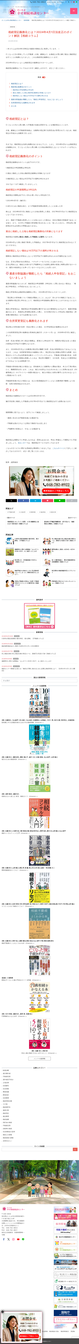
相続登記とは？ (17, 84)
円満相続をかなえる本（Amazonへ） (14, 1016)
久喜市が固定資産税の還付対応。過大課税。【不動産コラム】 (23, 638)
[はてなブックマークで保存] (35, 500)
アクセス (61, 2)
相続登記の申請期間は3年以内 (23, 90)
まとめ (13, 106)
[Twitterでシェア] (11, 500)
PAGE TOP (75, 1302)
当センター (22, 443)
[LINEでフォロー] (76, 2)
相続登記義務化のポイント (21, 87)
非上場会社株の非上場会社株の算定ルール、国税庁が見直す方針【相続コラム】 (29, 653)
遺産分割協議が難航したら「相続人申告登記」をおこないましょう (37, 99)
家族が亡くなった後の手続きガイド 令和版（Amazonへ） (22, 980)
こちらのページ (58, 448)
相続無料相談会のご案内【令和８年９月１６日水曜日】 (21, 646)
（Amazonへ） (23, 722)
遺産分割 (53, 512)
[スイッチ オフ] (73, 11)
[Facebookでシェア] (23, 500)
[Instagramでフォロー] (71, 2)
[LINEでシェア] (59, 500)
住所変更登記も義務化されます (23, 103)
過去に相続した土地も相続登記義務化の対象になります (32, 93)
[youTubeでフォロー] (18, 1239)
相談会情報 (17, 643)
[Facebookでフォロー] (66, 2)
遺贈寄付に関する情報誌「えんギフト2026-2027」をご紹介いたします (27, 661)
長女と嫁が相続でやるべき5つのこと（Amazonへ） (39, 1053)
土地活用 (22, 512)
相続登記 (43, 512)
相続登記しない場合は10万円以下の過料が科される (30, 96)
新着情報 (12, 27)
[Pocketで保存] (47, 500)
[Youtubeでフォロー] (74, 2)
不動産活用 (12, 512)
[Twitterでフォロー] (68, 2)
